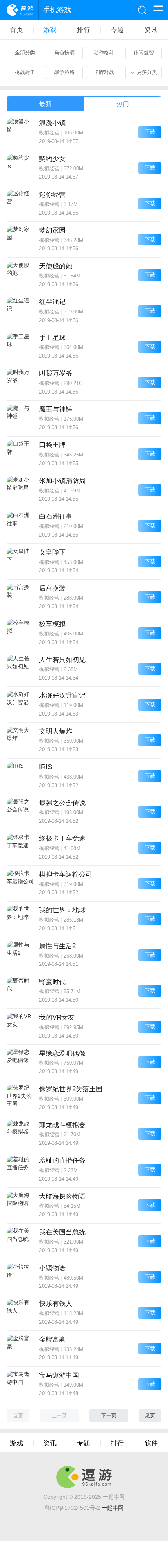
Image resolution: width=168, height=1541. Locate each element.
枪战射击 (25, 72)
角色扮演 (64, 52)
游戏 (50, 30)
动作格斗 (104, 52)
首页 (16, 30)
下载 (150, 132)
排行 (83, 30)
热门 (122, 103)
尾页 (150, 1415)
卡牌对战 (104, 72)
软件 (151, 1443)
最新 (45, 103)
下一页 (108, 1415)
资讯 (150, 30)
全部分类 (25, 52)
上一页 (59, 1415)
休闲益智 (144, 52)
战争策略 (64, 72)
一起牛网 (112, 1508)
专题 (117, 30)
